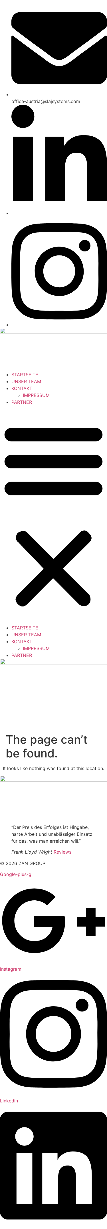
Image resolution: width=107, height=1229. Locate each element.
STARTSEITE (24, 374)
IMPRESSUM (36, 395)
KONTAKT (21, 388)
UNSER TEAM (26, 381)
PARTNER (21, 402)
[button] (53, 515)
